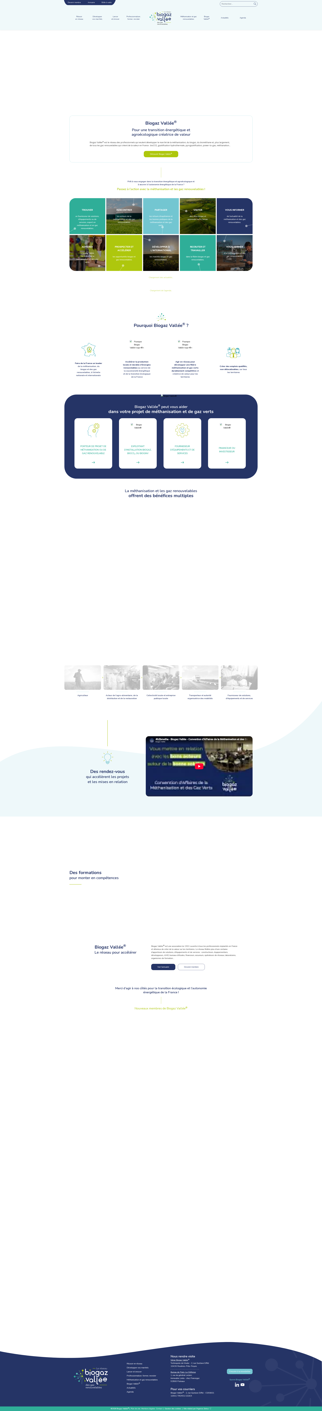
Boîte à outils (107, 2)
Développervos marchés (97, 17)
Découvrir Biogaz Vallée (161, 153)
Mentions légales (148, 1408)
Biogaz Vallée (133, 1383)
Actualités (225, 18)
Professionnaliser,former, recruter (134, 17)
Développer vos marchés (138, 1367)
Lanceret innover (115, 17)
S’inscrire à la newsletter (239, 1371)
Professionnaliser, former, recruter (141, 1375)
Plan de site (135, 1408)
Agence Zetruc (203, 1408)
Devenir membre (74, 2)
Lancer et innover (134, 1371)
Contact (159, 1408)
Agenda (243, 18)
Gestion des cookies (173, 1408)
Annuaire (91, 2)
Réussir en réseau (134, 1363)
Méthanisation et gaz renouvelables (188, 17)
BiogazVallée (207, 17)
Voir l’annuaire (163, 967)
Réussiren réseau (79, 17)
